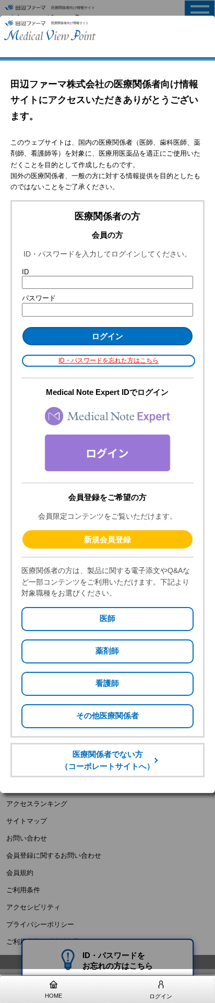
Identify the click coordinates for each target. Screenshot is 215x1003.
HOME (53, 996)
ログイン (160, 996)
